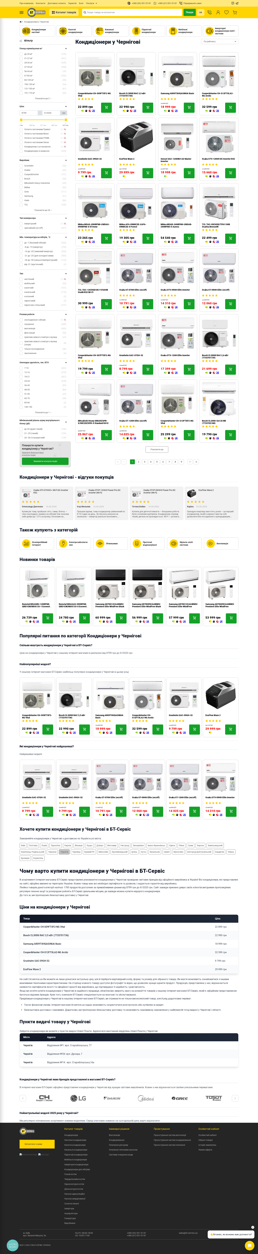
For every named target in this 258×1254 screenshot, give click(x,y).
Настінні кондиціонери (75, 1140)
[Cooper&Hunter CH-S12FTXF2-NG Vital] (171, 438)
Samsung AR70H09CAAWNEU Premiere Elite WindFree (219, 605)
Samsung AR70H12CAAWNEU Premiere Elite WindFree (183, 605)
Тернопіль (55, 845)
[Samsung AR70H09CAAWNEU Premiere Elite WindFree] (215, 621)
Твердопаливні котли (74, 1179)
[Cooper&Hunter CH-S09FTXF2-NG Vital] (88, 111)
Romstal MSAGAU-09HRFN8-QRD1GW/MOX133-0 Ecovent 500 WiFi (73, 606)
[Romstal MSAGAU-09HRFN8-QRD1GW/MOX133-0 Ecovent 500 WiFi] (69, 621)
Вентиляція (114, 1135)
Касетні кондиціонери (75, 1145)
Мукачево (178, 852)
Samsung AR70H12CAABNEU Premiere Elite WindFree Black (109, 605)
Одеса (172, 845)
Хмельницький (215, 845)
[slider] (21, 120)
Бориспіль (38, 858)
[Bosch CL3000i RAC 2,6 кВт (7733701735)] (212, 373)
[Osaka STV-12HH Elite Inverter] (171, 373)
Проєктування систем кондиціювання (172, 1140)
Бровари (25, 858)
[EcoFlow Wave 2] (124, 176)
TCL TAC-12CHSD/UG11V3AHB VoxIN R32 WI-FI (93, 291)
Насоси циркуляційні (74, 1194)
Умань (231, 852)
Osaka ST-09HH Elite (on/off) (215, 290)
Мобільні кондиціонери (75, 1159)
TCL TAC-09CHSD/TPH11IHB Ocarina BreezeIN (216, 225)
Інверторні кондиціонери (76, 1164)
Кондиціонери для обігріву (77, 1169)
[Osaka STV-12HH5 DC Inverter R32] (212, 176)
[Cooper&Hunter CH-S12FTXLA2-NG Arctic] (212, 111)
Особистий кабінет (207, 1135)
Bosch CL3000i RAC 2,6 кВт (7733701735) (215, 356)
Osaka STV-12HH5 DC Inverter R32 (218, 159)
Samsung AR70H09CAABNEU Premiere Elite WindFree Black (146, 605)
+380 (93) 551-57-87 (136, 1233)
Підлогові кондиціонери (75, 1154)
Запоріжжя (138, 845)
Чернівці (76, 852)
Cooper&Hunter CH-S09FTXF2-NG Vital (44, 926)
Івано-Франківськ (156, 845)
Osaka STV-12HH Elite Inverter (175, 355)
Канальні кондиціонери (75, 1150)
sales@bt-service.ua (188, 1233)
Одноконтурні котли (74, 1184)
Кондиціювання (116, 1140)
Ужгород (124, 845)
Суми (190, 845)
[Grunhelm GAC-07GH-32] (129, 373)
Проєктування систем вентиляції (170, 1135)
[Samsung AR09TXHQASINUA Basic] (171, 111)
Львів (44, 845)
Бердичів (219, 852)
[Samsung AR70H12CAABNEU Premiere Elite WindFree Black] (105, 621)
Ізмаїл (167, 852)
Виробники (69, 1223)
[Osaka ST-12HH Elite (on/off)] (129, 438)
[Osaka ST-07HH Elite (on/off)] (129, 307)
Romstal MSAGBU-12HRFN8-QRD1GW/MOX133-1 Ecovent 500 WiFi (36, 606)
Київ (23, 845)
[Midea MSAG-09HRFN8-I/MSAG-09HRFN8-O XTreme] (88, 242)
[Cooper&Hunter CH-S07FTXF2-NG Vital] (88, 373)
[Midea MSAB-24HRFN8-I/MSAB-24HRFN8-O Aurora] (171, 242)
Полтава (33, 845)
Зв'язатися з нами (33, 1144)
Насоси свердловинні (74, 1198)
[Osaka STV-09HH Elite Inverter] (171, 307)
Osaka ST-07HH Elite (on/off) (133, 290)
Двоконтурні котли (73, 1189)
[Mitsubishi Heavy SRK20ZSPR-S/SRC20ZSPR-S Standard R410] (88, 438)
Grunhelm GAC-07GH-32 (131, 355)
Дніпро (99, 845)
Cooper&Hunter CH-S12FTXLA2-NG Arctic (143, 716)
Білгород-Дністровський (199, 852)
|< (118, 462)
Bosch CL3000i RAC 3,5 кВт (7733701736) (132, 94)
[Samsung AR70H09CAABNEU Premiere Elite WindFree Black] (142, 621)
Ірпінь (134, 852)
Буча (143, 852)
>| (196, 462)
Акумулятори (70, 1213)
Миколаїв (103, 852)
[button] (23, 1098)
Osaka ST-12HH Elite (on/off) (133, 421)
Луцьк (89, 845)
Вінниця (79, 845)
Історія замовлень (207, 1145)
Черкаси (52, 852)
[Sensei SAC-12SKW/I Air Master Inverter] (165, 176)
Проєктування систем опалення (169, 1145)
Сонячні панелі (71, 1203)
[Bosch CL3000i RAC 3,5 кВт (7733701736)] (129, 111)
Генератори (70, 1218)
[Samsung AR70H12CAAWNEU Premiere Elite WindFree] (179, 621)
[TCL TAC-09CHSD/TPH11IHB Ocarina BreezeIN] (212, 242)
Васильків (155, 852)
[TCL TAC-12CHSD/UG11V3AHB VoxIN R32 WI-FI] (88, 307)
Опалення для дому (118, 1145)
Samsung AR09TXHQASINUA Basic (177, 93)
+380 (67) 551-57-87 (136, 1235)
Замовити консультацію (45, 461)
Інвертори (69, 1208)
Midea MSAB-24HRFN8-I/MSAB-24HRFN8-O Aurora (176, 225)
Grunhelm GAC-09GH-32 (90, 159)
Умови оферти (205, 1150)
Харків (67, 845)
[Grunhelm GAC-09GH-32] (88, 176)
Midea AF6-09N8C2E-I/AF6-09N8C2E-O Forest (132, 225)
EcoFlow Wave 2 (126, 159)
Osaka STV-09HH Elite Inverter (175, 290)
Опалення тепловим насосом (123, 1150)
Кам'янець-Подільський (32, 852)
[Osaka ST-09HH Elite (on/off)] (212, 307)
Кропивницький (120, 852)
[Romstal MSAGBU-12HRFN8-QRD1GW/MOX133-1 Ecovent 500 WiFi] (32, 621)
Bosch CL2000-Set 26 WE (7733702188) (214, 422)
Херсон (200, 845)
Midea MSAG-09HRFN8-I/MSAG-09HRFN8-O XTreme (94, 225)
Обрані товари (205, 1140)
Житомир (111, 845)
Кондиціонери (71, 1135)
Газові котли (70, 1174)
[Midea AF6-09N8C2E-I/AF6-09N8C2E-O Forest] (129, 242)
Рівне (181, 845)
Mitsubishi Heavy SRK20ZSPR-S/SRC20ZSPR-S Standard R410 (93, 422)
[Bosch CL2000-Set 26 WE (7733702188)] (212, 438)
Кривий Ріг (89, 852)
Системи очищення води (121, 1154)
